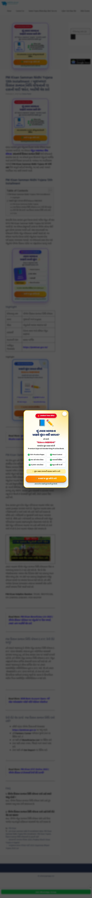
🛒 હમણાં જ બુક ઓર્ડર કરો (46, 478)
